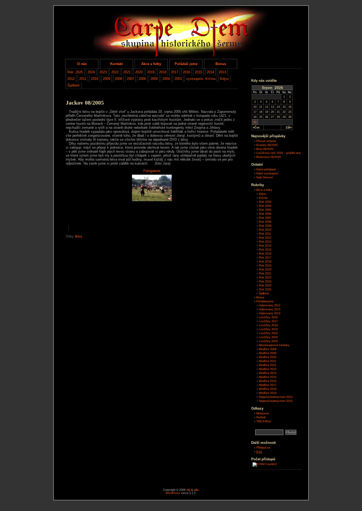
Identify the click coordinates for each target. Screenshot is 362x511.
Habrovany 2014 (269, 313)
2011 (82, 79)
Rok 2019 (265, 265)
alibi (196, 489)
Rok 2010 (265, 229)
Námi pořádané (266, 169)
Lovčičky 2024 (268, 337)
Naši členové (264, 177)
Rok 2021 (265, 273)
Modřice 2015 (267, 377)
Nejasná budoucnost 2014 (276, 396)
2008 (118, 79)
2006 (142, 79)
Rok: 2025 (75, 72)
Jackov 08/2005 (85, 103)
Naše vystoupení (267, 173)
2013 (222, 72)
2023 (103, 72)
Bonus (220, 64)
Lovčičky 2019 (268, 329)
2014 (210, 72)
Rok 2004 (265, 205)
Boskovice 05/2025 (268, 156)
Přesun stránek (266, 141)
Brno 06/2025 (264, 149)
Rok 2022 (265, 277)
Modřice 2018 (267, 388)
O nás (82, 64)
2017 (174, 72)
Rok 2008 (265, 221)
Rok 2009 (265, 225)
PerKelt (261, 417)
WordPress (173, 493)
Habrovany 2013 (269, 309)
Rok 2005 (265, 209)
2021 (127, 72)
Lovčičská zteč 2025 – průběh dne (278, 152)
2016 (186, 72)
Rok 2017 (265, 257)
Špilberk (73, 85)
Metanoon (262, 413)
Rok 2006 (265, 213)
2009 (106, 79)
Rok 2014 (265, 245)
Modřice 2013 (267, 369)
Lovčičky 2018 (268, 325)
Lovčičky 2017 (268, 321)
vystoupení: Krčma (200, 79)
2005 (154, 79)
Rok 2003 (265, 201)
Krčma (263, 197)
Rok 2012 (265, 237)
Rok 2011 (265, 233)
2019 (150, 72)
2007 (130, 79)
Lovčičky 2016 (268, 317)
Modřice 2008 (267, 349)
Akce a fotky (151, 64)
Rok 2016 (265, 253)
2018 (162, 72)
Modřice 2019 (267, 392)
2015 (198, 72)
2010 (94, 79)
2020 (139, 72)
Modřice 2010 (267, 357)
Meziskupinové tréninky (274, 345)
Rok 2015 (265, 249)
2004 (166, 79)
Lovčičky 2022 (268, 333)
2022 (115, 72)
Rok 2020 (265, 269)
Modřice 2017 (267, 385)
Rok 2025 (265, 289)
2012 (71, 79)
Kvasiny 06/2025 (267, 145)
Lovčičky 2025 (268, 341)
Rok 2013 (265, 241)
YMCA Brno (263, 421)
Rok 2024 (265, 285)
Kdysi (224, 79)
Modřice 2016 (267, 381)
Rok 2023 (265, 281)
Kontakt (116, 64)
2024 (91, 72)
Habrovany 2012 (269, 305)
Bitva (78, 236)
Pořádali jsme (186, 64)
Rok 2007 (265, 217)
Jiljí (188, 489)
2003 (178, 79)
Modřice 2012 (267, 365)
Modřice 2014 (267, 373)
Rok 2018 (265, 261)
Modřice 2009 (267, 353)
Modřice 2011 (267, 361)
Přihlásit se (263, 447)
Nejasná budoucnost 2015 (276, 400)
